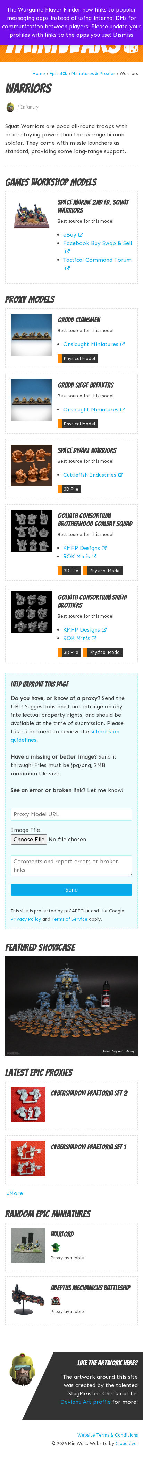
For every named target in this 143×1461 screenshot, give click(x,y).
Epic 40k (58, 73)
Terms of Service (69, 919)
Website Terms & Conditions (107, 1435)
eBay (69, 234)
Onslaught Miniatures (90, 344)
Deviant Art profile (85, 1402)
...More (14, 1193)
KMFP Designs (81, 548)
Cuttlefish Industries (89, 474)
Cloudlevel (127, 1443)
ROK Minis (76, 556)
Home (39, 73)
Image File (25, 830)
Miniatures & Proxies (93, 73)
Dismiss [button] (123, 34)
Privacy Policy (26, 919)
